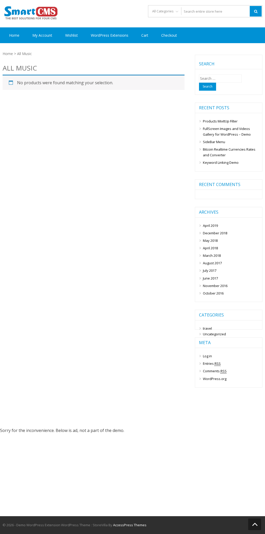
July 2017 (209, 270)
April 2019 (210, 225)
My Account (42, 35)
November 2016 (215, 285)
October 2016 (213, 293)
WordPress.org (214, 378)
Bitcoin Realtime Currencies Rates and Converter (229, 152)
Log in (207, 356)
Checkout (169, 35)
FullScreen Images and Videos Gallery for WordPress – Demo (227, 131)
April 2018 (210, 248)
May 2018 (210, 240)
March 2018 (212, 255)
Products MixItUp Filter (220, 121)
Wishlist (71, 35)
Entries (212, 363)
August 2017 (212, 263)
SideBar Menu (214, 142)
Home (14, 35)
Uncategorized (214, 334)
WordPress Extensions (109, 35)
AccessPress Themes (129, 525)
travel (207, 328)
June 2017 (210, 278)
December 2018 (215, 233)
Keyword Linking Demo (221, 162)
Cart (144, 35)
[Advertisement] (132, 478)
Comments (215, 371)
